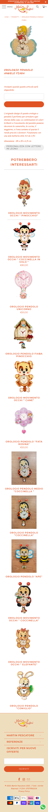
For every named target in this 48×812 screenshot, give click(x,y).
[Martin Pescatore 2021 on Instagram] (24, 779)
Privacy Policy (24, 791)
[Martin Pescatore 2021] (24, 6)
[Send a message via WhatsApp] (43, 807)
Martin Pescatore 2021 (20, 786)
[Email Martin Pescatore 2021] (29, 779)
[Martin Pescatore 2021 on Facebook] (19, 779)
